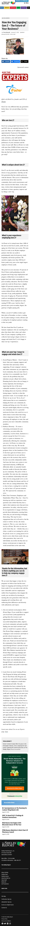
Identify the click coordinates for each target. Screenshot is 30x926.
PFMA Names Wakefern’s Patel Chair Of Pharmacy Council (15, 831)
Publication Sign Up (6, 899)
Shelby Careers (5, 876)
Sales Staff (4, 880)
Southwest (13, 7)
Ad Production (5, 884)
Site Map (4, 896)
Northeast (23, 7)
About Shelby (5, 872)
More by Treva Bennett (15, 749)
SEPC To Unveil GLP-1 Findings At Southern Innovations (12, 816)
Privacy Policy (4, 918)
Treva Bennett (6, 32)
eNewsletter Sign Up (6, 902)
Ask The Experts (6, 18)
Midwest (7, 7)
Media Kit (4, 882)
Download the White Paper (14, 788)
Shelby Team (5, 874)
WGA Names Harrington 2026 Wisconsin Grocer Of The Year (11, 824)
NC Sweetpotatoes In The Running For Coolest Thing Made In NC (14, 809)
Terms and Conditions (6, 921)
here (6, 732)
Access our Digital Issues (8, 905)
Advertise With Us (6, 878)
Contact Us (4, 907)
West (18, 7)
